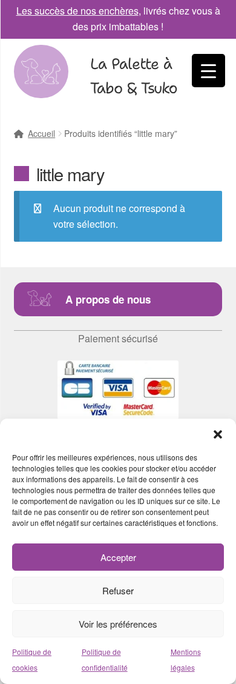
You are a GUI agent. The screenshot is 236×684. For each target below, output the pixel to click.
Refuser (118, 590)
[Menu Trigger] (208, 70)
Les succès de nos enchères (77, 11)
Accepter (118, 557)
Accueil (41, 133)
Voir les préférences (118, 623)
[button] (218, 434)
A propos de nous (108, 299)
